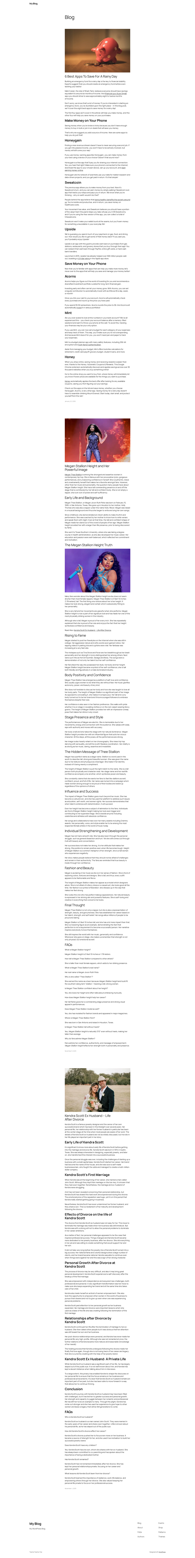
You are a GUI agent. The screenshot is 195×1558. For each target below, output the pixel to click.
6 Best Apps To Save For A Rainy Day (91, 76)
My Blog (33, 3)
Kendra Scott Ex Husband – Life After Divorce (92, 630)
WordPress (162, 1552)
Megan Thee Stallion (73, 474)
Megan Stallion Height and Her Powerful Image (87, 467)
